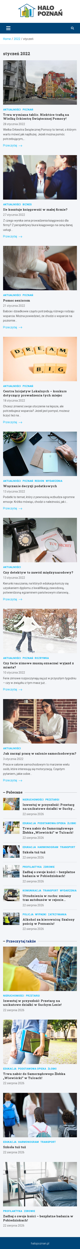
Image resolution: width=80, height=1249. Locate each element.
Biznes (27, 204)
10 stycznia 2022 (14, 672)
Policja (28, 914)
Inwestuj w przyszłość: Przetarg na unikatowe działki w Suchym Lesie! (49, 809)
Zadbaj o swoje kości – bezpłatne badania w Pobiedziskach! (49, 874)
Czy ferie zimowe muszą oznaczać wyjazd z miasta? (38, 665)
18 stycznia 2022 (14, 400)
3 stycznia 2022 (13, 759)
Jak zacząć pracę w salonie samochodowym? (39, 753)
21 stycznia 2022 (14, 305)
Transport (67, 847)
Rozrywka (42, 658)
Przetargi (52, 799)
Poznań (28, 109)
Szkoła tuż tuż (34, 852)
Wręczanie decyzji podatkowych (30, 486)
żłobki (71, 823)
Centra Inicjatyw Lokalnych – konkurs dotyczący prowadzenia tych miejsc (35, 393)
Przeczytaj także (21, 941)
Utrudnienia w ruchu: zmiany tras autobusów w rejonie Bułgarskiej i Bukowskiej (47, 900)
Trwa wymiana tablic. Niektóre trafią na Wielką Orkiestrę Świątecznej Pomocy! (36, 117)
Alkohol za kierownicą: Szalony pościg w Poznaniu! (49, 921)
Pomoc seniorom (16, 300)
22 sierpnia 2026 (33, 814)
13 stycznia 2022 (14, 491)
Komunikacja (32, 890)
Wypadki (40, 914)
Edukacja (29, 823)
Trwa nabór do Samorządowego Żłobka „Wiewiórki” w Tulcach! (48, 830)
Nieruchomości (33, 799)
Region (39, 481)
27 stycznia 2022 (14, 214)
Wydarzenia (54, 481)
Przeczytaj (10, 145)
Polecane (14, 792)
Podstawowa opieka (52, 823)
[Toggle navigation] (8, 28)
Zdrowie (49, 867)
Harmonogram (48, 847)
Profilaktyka (32, 867)
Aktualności (12, 109)
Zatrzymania (57, 914)
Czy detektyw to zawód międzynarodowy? (38, 572)
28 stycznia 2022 (14, 124)
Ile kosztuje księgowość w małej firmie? (35, 209)
